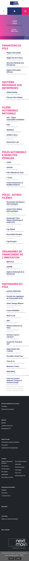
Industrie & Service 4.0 (7, 425)
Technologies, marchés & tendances (10, 442)
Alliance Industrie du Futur (14, 329)
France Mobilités (16, 311)
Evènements (4, 493)
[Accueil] (14, 3)
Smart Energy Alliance (15, 305)
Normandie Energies (14, 236)
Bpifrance (14, 262)
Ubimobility (16, 373)
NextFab (3, 423)
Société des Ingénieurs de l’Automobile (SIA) (15, 298)
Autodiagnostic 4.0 (6, 428)
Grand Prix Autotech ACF (16, 344)
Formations (4, 406)
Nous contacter (5, 529)
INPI (12, 321)
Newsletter (4, 506)
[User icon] (14, 11)
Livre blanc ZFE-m (5, 495)
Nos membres (5, 466)
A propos (3, 458)
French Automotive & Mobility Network (16, 184)
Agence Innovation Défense (16, 72)
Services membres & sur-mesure (10, 403)
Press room (18, 472)
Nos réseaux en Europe (21, 461)
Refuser (11, 558)
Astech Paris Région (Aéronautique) (16, 212)
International (18, 464)
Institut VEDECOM (14, 292)
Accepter (18, 558)
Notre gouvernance (19, 467)
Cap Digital (15, 230)
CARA (14, 163)
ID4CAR (12, 168)
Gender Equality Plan (20, 475)
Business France (16, 367)
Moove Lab (14, 316)
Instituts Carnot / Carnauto (13, 337)
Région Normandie (14, 54)
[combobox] (3, 11)
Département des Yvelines (14, 351)
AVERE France (12, 137)
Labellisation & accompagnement (9, 448)
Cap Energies (15, 242)
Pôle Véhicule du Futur (16, 173)
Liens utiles (4, 516)
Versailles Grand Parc (16, 357)
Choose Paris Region (16, 98)
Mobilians (14, 131)
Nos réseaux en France (7, 477)
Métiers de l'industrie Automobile (9, 519)
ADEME (13, 268)
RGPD (21, 555)
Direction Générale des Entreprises (16, 65)
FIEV (12, 126)
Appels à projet (5, 439)
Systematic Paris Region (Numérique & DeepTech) (15, 222)
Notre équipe (18, 470)
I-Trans (12, 178)
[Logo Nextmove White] (18, 544)
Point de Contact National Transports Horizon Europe (15, 384)
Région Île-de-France (15, 59)
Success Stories (5, 468)
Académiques (4, 474)
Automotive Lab (15, 143)
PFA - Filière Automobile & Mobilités (15, 119)
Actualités (3, 490)
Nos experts (4, 445)
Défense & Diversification (7, 409)
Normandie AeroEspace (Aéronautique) (16, 204)
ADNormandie (14, 93)
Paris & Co (16, 362)
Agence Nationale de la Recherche (15, 274)
